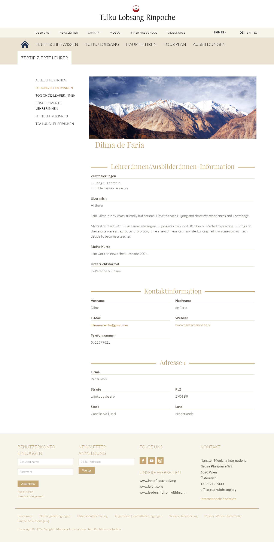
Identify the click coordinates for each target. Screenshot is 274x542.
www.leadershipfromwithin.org (162, 492)
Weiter (86, 470)
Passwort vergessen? (31, 496)
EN (249, 32)
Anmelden (28, 484)
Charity (94, 32)
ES (255, 32)
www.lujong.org (151, 486)
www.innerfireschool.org (158, 480)
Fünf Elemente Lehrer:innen (48, 106)
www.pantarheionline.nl (193, 325)
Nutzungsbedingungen (54, 516)
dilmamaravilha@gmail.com (109, 325)
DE (241, 32)
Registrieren (25, 491)
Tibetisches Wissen (57, 44)
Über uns (42, 32)
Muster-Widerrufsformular (223, 516)
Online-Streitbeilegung (33, 521)
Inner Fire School (143, 32)
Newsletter (69, 32)
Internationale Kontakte (218, 499)
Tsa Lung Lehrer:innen (55, 124)
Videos (115, 32)
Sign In (219, 32)
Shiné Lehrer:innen (52, 116)
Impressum (25, 516)
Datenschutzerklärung (92, 516)
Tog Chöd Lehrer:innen (56, 95)
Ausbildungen (209, 44)
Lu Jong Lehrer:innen (54, 88)
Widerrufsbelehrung (183, 516)
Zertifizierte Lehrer (44, 57)
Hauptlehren (141, 44)
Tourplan (175, 44)
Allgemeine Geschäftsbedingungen (138, 516)
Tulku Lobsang (102, 44)
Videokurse (176, 32)
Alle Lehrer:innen (51, 80)
